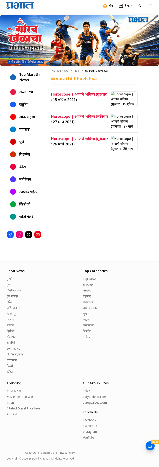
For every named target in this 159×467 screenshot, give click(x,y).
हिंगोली (10, 331)
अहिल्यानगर (13, 308)
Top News (89, 279)
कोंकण (10, 372)
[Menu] (150, 6)
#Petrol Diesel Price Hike (23, 408)
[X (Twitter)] (28, 234)
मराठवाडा (12, 360)
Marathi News (60, 71)
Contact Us (47, 453)
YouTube (88, 437)
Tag (77, 71)
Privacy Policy (67, 453)
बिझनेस (87, 331)
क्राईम (86, 319)
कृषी (85, 314)
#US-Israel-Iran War (20, 397)
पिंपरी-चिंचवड (14, 290)
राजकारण (88, 302)
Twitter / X (90, 426)
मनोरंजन (87, 337)
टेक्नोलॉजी (88, 325)
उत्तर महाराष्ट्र (13, 348)
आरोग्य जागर (90, 308)
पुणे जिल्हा (12, 296)
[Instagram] (19, 234)
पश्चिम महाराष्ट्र (15, 354)
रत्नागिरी (11, 343)
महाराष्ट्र (87, 296)
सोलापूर (11, 337)
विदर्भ (10, 366)
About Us (30, 453)
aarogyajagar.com (95, 402)
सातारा (10, 325)
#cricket (12, 414)
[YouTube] (37, 234)
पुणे (8, 284)
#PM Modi (14, 391)
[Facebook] (10, 234)
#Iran (10, 402)
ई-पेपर (86, 391)
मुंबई (9, 279)
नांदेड (9, 302)
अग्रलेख (87, 290)
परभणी (10, 319)
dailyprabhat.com (94, 397)
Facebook (89, 420)
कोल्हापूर (11, 314)
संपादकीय (88, 284)
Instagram (90, 432)
